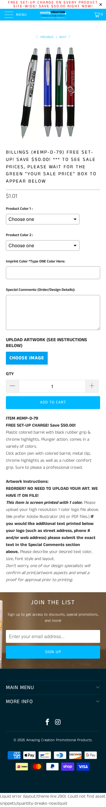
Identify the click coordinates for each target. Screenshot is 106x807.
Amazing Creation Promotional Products (59, 740)
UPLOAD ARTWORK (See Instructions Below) (46, 343)
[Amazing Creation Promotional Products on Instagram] (58, 722)
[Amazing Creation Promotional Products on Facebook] (47, 722)
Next (63, 37)
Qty (10, 374)
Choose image (26, 358)
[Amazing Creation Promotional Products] (53, 14)
